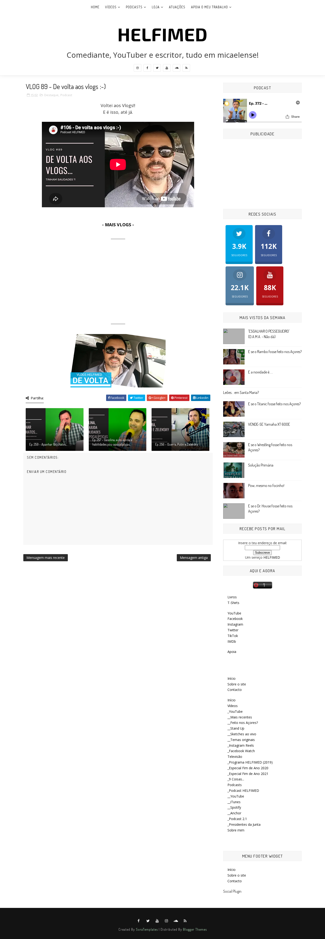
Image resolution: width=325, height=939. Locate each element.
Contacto (234, 689)
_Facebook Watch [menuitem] (241, 751)
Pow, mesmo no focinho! (266, 485)
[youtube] (167, 68)
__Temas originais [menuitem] (241, 739)
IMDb (231, 641)
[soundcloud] (176, 68)
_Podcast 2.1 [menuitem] (237, 818)
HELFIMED (162, 34)
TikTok (232, 635)
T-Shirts (233, 602)
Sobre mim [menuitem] (235, 830)
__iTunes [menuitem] (234, 802)
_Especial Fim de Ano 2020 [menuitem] (247, 768)
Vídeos (111, 7)
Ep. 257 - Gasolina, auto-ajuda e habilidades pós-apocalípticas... (112, 442)
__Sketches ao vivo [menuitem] (241, 734)
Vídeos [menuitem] (232, 705)
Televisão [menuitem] (234, 756)
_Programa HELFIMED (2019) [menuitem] (250, 762)
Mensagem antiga (194, 557)
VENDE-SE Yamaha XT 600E (269, 424)
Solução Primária (260, 465)
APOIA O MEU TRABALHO (209, 7)
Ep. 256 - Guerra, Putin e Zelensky (176, 444)
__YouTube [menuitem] (235, 796)
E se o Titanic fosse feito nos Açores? (274, 403)
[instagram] (137, 68)
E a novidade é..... (260, 372)
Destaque (51, 95)
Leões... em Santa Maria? (241, 392)
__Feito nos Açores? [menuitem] (242, 722)
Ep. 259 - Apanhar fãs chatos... (48, 444)
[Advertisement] (118, 280)
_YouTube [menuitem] (235, 711)
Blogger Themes (195, 929)
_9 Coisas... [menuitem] (235, 779)
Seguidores (239, 249)
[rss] (186, 68)
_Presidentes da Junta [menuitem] (244, 824)
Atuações (177, 7)
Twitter (232, 630)
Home (95, 7)
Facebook (235, 618)
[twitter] (157, 68)
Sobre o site (236, 684)
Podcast (66, 95)
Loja (156, 7)
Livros (232, 597)
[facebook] (147, 68)
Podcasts (134, 7)
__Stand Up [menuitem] (235, 728)
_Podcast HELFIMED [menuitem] (243, 790)
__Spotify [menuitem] (234, 807)
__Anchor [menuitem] (234, 813)
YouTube (234, 613)
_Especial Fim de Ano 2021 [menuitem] (247, 773)
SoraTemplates (147, 929)
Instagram (235, 624)
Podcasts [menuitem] (234, 785)
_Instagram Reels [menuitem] (240, 745)
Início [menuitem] (231, 700)
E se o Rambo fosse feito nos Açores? (275, 351)
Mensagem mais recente (45, 557)
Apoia (231, 651)
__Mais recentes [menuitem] (239, 717)
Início (231, 678)
